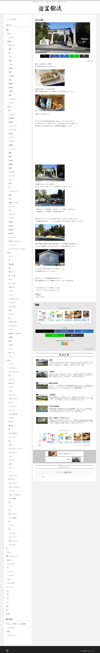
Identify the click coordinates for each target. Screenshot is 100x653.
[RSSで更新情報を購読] (66, 343)
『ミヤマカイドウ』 (12, 635)
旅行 (38, 304)
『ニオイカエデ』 (11, 628)
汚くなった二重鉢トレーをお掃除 (16, 624)
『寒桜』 (8, 631)
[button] (84, 56)
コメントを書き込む (64, 472)
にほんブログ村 (39, 296)
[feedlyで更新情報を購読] (62, 343)
